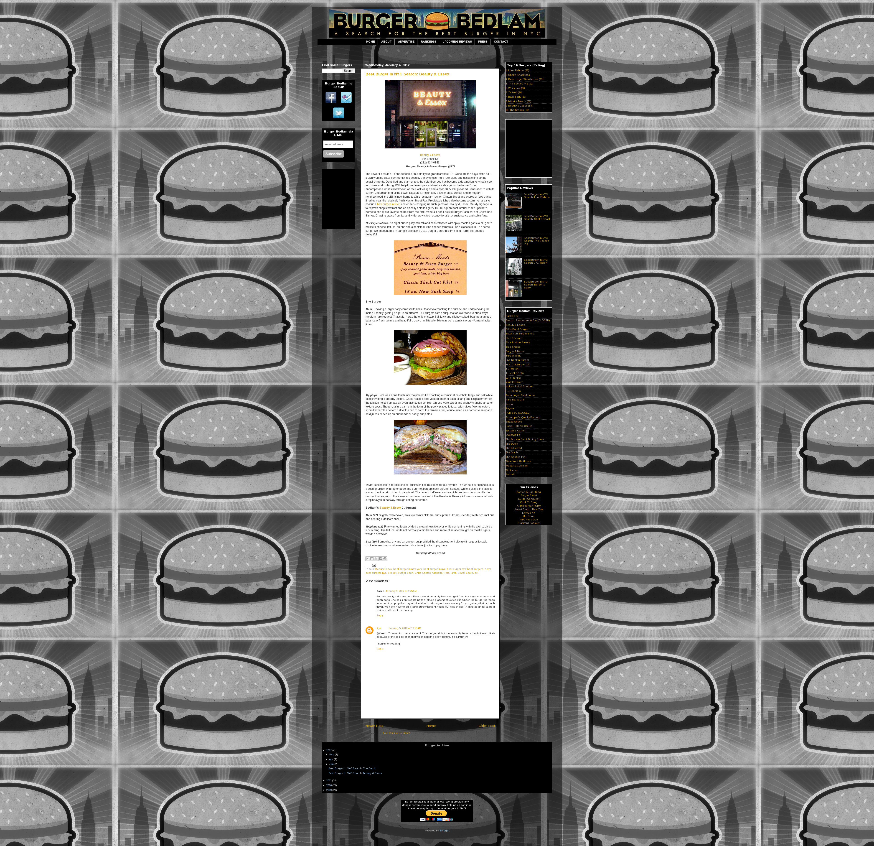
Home (431, 726)
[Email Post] (373, 565)
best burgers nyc (376, 572)
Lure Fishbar (513, 377)
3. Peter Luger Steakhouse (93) (525, 79)
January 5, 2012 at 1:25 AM (401, 591)
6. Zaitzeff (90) (514, 92)
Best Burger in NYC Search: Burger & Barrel (536, 284)
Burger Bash (405, 572)
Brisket (392, 572)
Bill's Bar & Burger (517, 329)
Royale (510, 408)
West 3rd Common (517, 465)
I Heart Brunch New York (528, 509)
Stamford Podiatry (528, 523)
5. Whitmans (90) (516, 88)
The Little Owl (514, 448)
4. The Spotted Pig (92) (519, 83)
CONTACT (501, 41)
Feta (446, 572)
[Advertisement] (437, 53)
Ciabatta (437, 572)
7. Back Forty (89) (516, 96)
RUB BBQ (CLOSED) (518, 412)
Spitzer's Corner (516, 430)
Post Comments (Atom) (396, 733)
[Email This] (367, 558)
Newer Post (374, 726)
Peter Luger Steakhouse (521, 395)
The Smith (512, 452)
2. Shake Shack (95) (518, 75)
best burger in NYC (388, 204)
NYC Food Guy (529, 519)
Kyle (379, 628)
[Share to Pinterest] (385, 558)
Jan (331, 764)
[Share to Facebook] (380, 558)
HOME (370, 41)
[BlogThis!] (372, 558)
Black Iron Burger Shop (520, 333)
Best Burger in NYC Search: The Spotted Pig (536, 241)
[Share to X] (376, 558)
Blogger (444, 830)
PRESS (483, 41)
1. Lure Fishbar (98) (517, 70)
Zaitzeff (510, 474)
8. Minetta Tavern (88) (518, 101)
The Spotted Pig (515, 457)
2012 (329, 750)
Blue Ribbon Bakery (518, 342)
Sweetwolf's (513, 434)
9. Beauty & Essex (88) (519, 105)
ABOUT (386, 41)
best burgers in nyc (479, 569)
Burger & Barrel (515, 351)
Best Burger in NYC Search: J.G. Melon (536, 261)
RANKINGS (428, 41)
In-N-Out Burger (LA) (518, 364)
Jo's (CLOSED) (515, 373)
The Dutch (512, 443)
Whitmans (512, 470)
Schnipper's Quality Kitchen (522, 417)
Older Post (487, 726)
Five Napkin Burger (517, 360)
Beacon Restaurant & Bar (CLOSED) (528, 320)
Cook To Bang (528, 502)
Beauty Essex (383, 569)
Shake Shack (514, 421)
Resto (509, 404)
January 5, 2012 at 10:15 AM (405, 628)
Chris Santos (423, 572)
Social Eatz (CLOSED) (519, 426)
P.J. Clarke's (513, 391)
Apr (331, 759)
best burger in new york (407, 569)
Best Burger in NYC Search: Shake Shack (537, 217)
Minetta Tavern (514, 382)
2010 (329, 785)
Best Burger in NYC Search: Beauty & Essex (407, 74)
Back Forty (512, 316)
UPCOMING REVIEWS (457, 41)
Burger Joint (513, 355)
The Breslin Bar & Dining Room (525, 439)
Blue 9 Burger (514, 338)
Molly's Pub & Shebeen (520, 386)
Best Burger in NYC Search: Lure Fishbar (537, 196)
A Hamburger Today (529, 506)
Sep (332, 754)
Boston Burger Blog (528, 492)
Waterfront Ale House (518, 461)
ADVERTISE (406, 41)
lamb (454, 572)
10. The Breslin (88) (517, 110)
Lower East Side (468, 572)
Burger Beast (529, 495)
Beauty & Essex (430, 155)
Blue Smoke (513, 346)
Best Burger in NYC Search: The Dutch (352, 768)
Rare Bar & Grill (515, 399)
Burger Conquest (528, 498)
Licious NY (528, 512)
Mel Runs (528, 516)
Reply (379, 615)
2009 (329, 790)
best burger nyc (456, 569)
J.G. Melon (512, 368)
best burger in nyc (434, 569)
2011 (329, 780)
